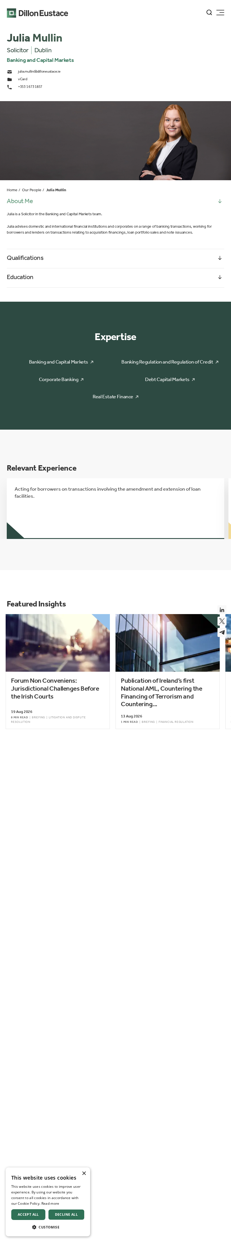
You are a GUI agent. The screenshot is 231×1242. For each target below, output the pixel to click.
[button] (48, 1227)
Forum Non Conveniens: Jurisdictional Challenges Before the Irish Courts (55, 688)
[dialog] (48, 1201)
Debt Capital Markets (167, 379)
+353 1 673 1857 (30, 86)
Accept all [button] (28, 1214)
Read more (50, 1203)
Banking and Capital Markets (58, 362)
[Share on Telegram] (221, 632)
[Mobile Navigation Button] (220, 12)
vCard (22, 79)
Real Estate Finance (113, 396)
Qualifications (25, 258)
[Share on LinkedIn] (221, 609)
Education (20, 277)
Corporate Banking (59, 379)
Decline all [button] (66, 1214)
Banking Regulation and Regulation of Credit (167, 362)
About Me (20, 201)
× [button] (84, 1173)
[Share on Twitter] (221, 621)
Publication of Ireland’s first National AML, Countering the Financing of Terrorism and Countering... (161, 692)
